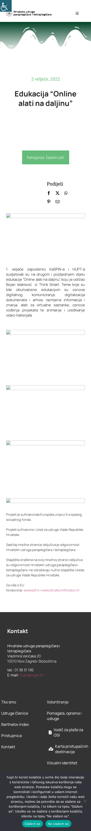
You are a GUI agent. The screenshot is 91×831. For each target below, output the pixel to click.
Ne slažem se (58, 824)
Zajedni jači (55, 157)
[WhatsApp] (66, 193)
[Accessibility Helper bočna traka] (6, 6)
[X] (57, 193)
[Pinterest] (48, 201)
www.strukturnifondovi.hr (61, 590)
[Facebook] (48, 193)
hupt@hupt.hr (31, 675)
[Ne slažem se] (85, 801)
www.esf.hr (32, 590)
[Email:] (57, 201)
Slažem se (32, 824)
